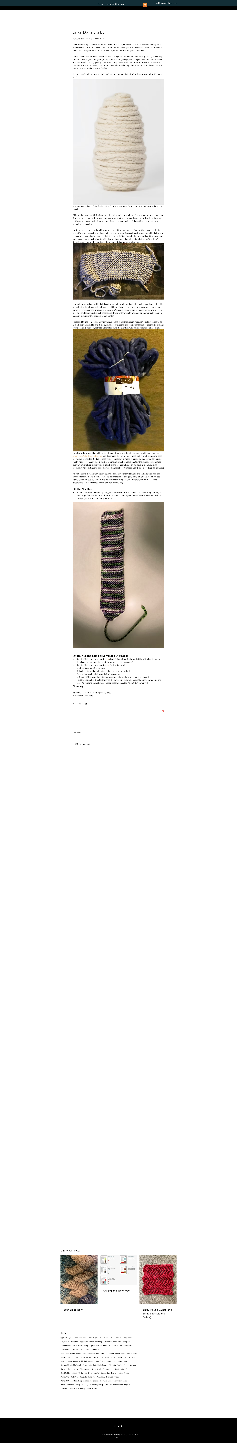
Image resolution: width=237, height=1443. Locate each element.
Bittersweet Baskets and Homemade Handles (77, 1353)
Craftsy (97, 1373)
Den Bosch (101, 1377)
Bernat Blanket (76, 1349)
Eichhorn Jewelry (96, 1384)
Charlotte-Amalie (115, 1365)
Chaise (85, 1365)
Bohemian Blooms (113, 1353)
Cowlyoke (88, 1373)
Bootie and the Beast (129, 1353)
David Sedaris (124, 1373)
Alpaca (118, 1338)
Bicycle (86, 1349)
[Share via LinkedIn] (86, 704)
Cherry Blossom (130, 1365)
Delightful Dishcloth (87, 1377)
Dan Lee (114, 1373)
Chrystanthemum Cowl (69, 1369)
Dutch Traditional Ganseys (70, 1384)
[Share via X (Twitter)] (80, 704)
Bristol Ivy (87, 1357)
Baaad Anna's (78, 1345)
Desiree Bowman (112, 1377)
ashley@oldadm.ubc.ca (166, 3)
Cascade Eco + (123, 1361)
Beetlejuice (64, 1349)
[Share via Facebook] (74, 704)
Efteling (85, 1384)
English (127, 1384)
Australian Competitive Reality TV (117, 1341)
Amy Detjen (64, 1341)
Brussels (132, 1357)
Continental (119, 1369)
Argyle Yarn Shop (95, 1341)
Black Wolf (100, 1353)
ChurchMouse (85, 1369)
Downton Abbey (106, 1381)
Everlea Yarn (92, 1388)
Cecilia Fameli (75, 1365)
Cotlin (80, 1373)
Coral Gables (65, 1373)
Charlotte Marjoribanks (98, 1365)
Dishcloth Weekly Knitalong (71, 1381)
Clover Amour (108, 1369)
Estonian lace (74, 1388)
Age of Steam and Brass (77, 1338)
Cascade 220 (111, 1361)
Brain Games (77, 1357)
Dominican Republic (91, 1381)
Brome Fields (122, 1357)
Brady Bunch (65, 1357)
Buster (63, 1361)
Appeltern (84, 1341)
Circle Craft (96, 1369)
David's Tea (64, 1377)
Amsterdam (127, 1338)
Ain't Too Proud (109, 1338)
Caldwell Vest (100, 1361)
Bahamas (106, 1345)
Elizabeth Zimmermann (114, 1384)
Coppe (128, 1369)
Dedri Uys (74, 1377)
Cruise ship (105, 1373)
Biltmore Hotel (96, 1349)
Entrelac (63, 1388)
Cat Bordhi (64, 1365)
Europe (83, 1388)
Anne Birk (75, 1341)
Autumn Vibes (65, 1345)
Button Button (72, 1361)
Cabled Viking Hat (86, 1361)
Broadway (96, 1357)
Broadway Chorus (109, 1357)
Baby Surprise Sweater (93, 1345)
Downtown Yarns (120, 1381)
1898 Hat (63, 1338)
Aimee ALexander (94, 1338)
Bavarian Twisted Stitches (121, 1345)
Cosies (74, 1373)
